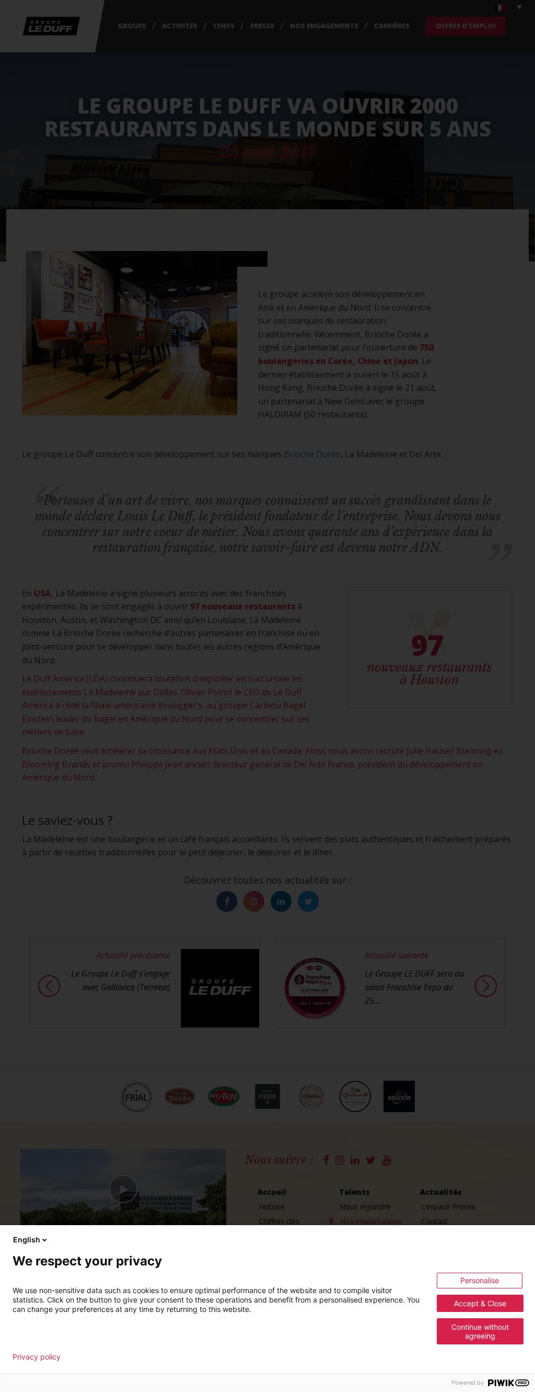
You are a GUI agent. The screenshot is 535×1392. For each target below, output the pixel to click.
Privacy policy (37, 1357)
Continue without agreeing (480, 1331)
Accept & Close (480, 1303)
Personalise (479, 1280)
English (26, 1239)
